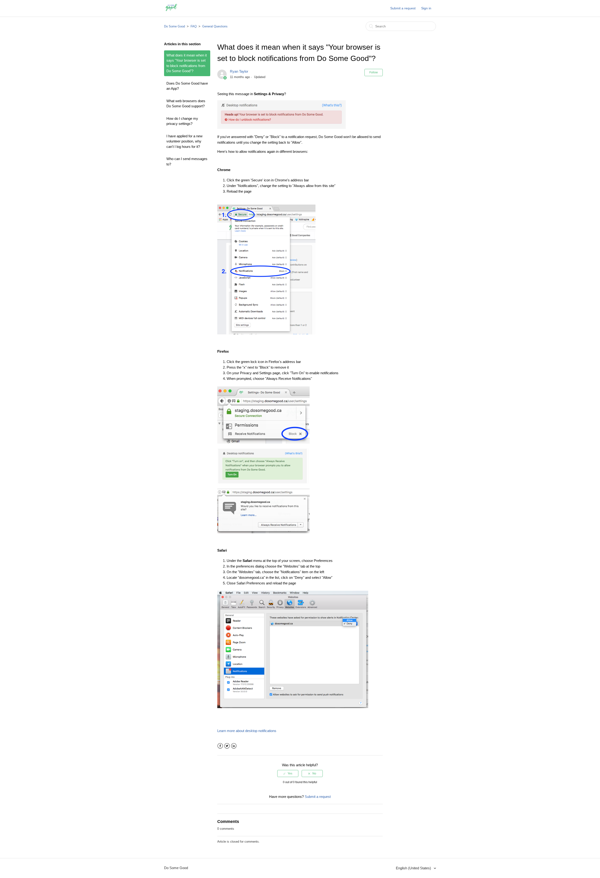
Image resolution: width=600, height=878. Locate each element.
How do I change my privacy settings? (182, 121)
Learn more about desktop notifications (246, 731)
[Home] (171, 11)
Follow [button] (373, 72)
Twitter (227, 746)
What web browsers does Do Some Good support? (185, 103)
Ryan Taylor (239, 71)
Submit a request (403, 8)
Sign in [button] (426, 8)
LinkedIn (234, 746)
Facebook (220, 746)
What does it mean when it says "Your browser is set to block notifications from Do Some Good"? (186, 63)
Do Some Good (174, 26)
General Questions (215, 26)
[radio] (287, 773)
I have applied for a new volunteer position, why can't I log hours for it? (184, 141)
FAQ (194, 26)
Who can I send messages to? (186, 161)
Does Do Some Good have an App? (187, 86)
